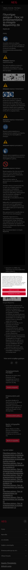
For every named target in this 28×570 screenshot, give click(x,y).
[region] (14, 285)
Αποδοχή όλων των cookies (14, 293)
